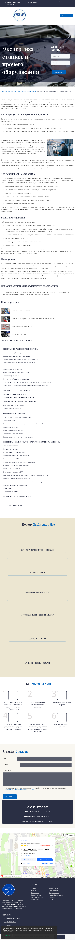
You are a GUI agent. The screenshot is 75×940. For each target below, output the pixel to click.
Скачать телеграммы (14, 505)
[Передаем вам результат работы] (62, 717)
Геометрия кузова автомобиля (22, 326)
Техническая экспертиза (27, 91)
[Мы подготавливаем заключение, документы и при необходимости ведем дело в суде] (37, 717)
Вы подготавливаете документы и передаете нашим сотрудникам (13, 727)
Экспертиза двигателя (19, 334)
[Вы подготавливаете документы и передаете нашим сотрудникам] (13, 717)
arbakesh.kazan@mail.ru (45, 821)
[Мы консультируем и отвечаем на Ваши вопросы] (37, 695)
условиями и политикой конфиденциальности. (20, 789)
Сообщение (8, 770)
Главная (4, 91)
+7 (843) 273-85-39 (37, 807)
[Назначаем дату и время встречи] (62, 695)
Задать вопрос (66, 15)
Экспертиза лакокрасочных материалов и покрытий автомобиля (33, 319)
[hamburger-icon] (55, 15)
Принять (59, 937)
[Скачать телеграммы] (3, 505)
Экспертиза (12, 91)
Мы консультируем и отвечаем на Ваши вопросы (37, 705)
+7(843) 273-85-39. (42, 294)
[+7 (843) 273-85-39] (37, 803)
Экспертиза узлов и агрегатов (21, 311)
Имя (5, 758)
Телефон (7, 765)
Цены (22, 294)
